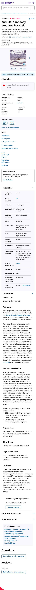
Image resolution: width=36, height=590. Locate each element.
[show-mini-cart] (33, 3)
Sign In (4, 74)
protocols (6, 362)
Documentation (7, 145)
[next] (30, 58)
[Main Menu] (2, 3)
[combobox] (18, 7)
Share (33, 19)
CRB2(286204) (26, 285)
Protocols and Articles (9, 148)
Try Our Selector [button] (13, 507)
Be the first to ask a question (13, 556)
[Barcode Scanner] (29, 3)
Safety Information (8, 142)
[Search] (32, 7)
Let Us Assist (7, 180)
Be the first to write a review (14, 572)
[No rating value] (5, 37)
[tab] (33, 13)
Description (5, 139)
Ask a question (27, 37)
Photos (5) (13, 69)
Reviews (4, 165)
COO (12, 123)
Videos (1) (22, 69)
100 (17, 199)
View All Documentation (10, 128)
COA (4, 123)
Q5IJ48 (18, 263)
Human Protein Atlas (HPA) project (18, 315)
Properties (5, 136)
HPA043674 (20, 103)
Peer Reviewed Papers (5, 155)
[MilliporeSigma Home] (9, 3)
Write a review (16, 37)
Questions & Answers (5, 161)
